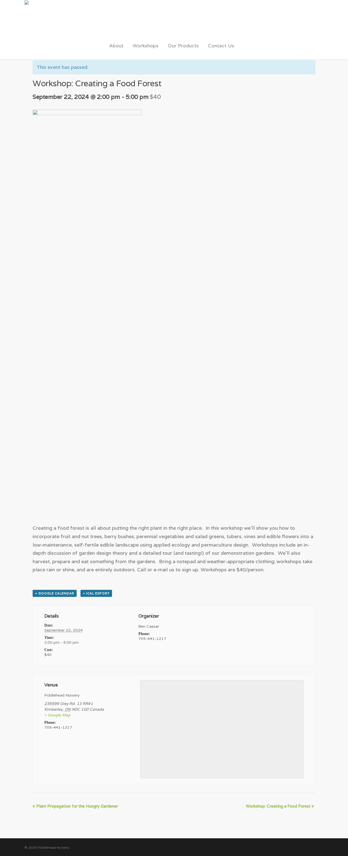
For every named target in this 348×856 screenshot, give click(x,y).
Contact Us (221, 45)
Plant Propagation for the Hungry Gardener (75, 806)
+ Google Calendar (54, 593)
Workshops (146, 45)
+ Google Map (57, 715)
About (116, 45)
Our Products (183, 45)
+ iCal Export (96, 593)
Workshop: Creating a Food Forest (280, 806)
